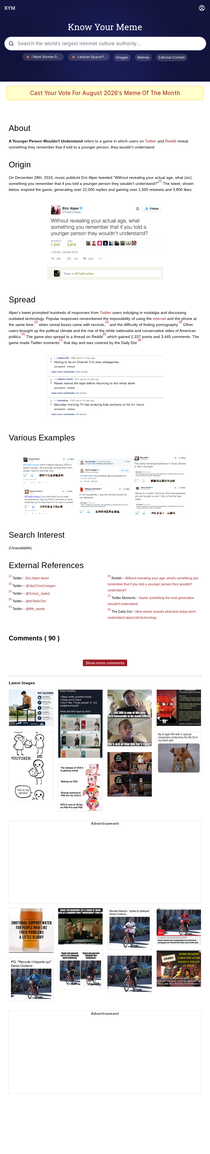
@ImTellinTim (36, 601)
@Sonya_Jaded (38, 593)
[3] (107, 321)
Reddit (170, 141)
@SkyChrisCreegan (41, 586)
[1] (160, 180)
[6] (104, 334)
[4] (180, 321)
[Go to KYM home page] (9, 8)
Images (122, 57)
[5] (23, 334)
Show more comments (105, 663)
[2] (36, 321)
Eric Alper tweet (37, 578)
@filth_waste (35, 609)
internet (159, 318)
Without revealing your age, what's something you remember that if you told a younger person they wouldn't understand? (153, 584)
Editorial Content (172, 57)
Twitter (150, 141)
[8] (139, 340)
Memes (143, 57)
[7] (61, 340)
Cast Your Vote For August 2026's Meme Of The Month (105, 93)
